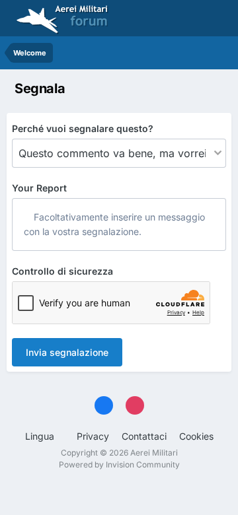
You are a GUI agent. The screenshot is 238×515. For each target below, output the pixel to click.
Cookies (196, 436)
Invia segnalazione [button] (67, 352)
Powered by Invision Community (119, 464)
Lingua (41, 436)
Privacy (93, 436)
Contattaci (144, 436)
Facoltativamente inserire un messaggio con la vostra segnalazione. (114, 224)
